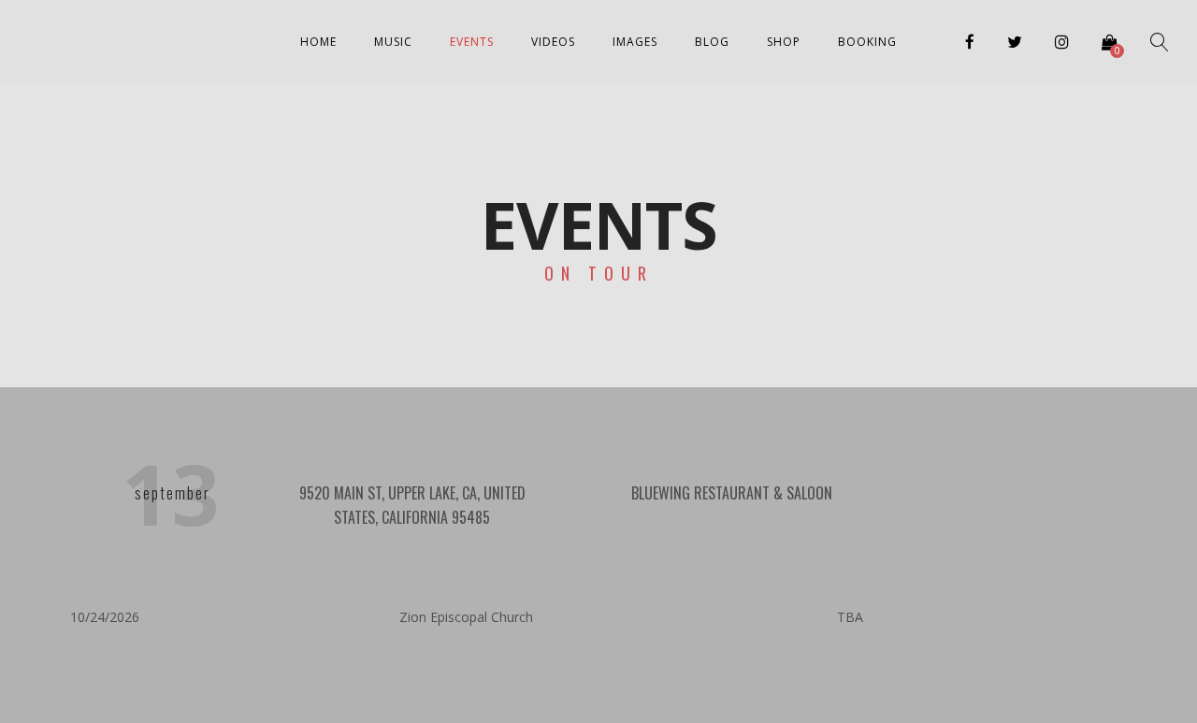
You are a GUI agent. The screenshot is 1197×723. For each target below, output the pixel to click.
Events (472, 42)
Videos (553, 42)
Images (635, 42)
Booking (867, 42)
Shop (783, 42)
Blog (712, 42)
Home (318, 42)
